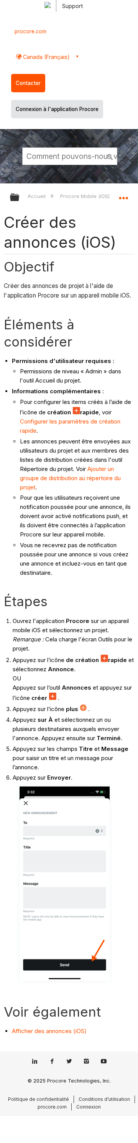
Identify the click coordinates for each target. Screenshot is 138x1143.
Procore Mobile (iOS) (85, 196)
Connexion (88, 1107)
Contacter (28, 83)
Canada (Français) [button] (45, 57)
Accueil (37, 196)
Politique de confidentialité (38, 1099)
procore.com (30, 31)
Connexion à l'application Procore (57, 109)
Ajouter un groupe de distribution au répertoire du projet (70, 478)
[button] (110, 156)
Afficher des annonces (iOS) (49, 1031)
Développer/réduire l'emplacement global (123, 195)
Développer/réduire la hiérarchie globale (19, 197)
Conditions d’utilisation (104, 1099)
